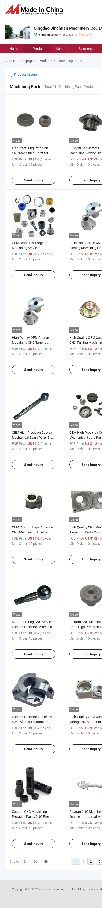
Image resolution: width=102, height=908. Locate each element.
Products (39, 48)
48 (46, 861)
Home (13, 48)
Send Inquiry (33, 180)
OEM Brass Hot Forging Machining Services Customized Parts (29, 247)
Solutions (86, 48)
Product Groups (26, 74)
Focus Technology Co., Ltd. (60, 889)
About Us (62, 48)
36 (36, 861)
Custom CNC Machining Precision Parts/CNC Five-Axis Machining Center (31, 816)
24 (26, 861)
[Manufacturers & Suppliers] (35, 9)
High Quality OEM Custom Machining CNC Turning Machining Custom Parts (31, 342)
